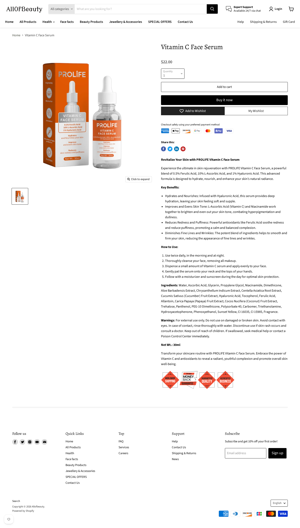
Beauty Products (91, 22)
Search (16, 501)
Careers (123, 453)
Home (9, 22)
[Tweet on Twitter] (170, 148)
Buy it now (224, 100)
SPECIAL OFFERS (160, 22)
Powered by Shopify (23, 511)
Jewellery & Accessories (125, 22)
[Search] (212, 9)
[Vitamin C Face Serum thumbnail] (20, 196)
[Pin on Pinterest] (183, 148)
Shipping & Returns (263, 22)
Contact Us (185, 22)
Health (47, 22)
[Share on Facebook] (163, 148)
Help (240, 22)
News (175, 459)
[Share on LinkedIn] (176, 148)
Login (278, 9)
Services (124, 447)
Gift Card (289, 22)
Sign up (277, 453)
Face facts (67, 22)
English (277, 503)
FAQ (121, 441)
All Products (28, 22)
